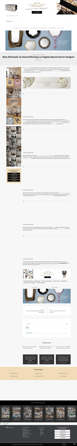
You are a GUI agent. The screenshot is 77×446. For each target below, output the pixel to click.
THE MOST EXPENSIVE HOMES (38, 376)
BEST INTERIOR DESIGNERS (14, 373)
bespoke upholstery (27, 158)
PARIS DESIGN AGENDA (13, 376)
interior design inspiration (47, 281)
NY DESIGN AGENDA (63, 376)
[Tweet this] (37, 62)
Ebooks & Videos (25, 436)
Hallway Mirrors (25, 432)
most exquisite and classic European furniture (48, 264)
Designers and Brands (29, 356)
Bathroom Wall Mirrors (26, 433)
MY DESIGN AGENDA (38, 373)
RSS (40, 435)
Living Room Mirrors (26, 430)
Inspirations (24, 435)
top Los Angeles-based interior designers (45, 155)
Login (66, 323)
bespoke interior (37, 281)
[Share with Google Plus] (39, 62)
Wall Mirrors (36, 70)
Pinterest (42, 432)
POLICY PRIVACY (11, 15)
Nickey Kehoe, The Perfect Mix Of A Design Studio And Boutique (47, 359)
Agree (64, 444)
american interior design (28, 281)
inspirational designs (61, 228)
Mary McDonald (64, 281)
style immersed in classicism (64, 192)
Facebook (42, 429)
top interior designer (56, 70)
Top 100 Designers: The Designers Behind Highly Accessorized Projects (63, 359)
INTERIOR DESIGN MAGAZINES (63, 373)
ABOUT (7, 15)
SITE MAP (16, 15)
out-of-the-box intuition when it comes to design (44, 195)
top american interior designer (29, 282)
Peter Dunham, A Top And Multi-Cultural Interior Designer (30, 359)
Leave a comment (55, 287)
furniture (54, 123)
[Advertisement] (34, 391)
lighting (53, 227)
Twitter (41, 430)
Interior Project (56, 281)
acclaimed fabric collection (56, 122)
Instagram (42, 433)
